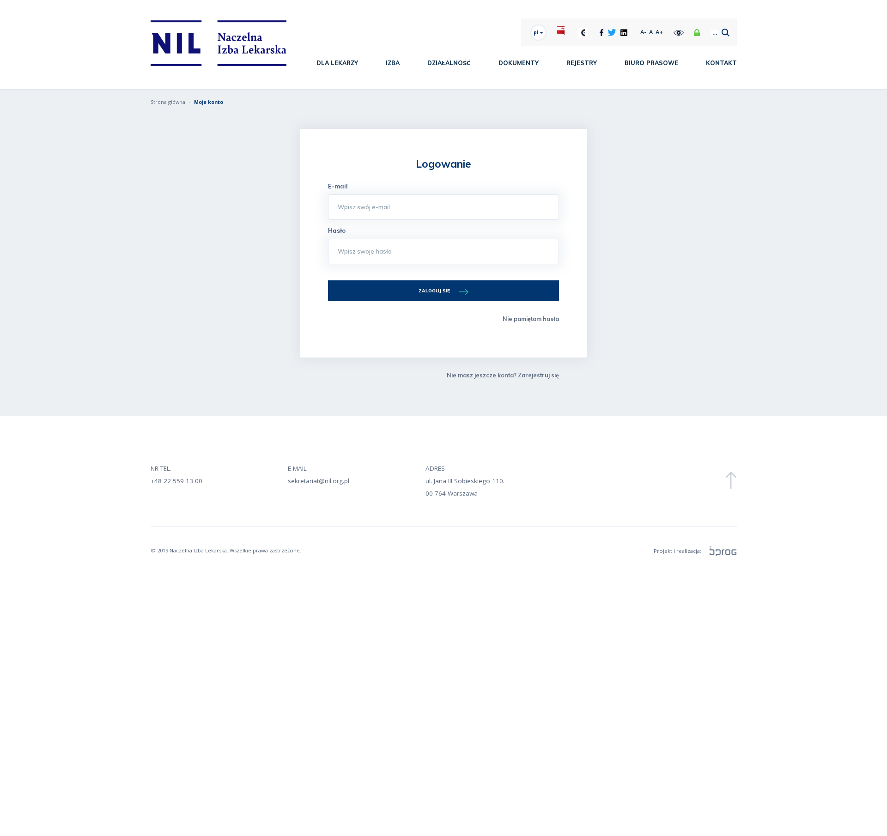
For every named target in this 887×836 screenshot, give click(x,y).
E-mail (338, 186)
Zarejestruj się (538, 375)
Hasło (337, 230)
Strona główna (168, 101)
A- (643, 32)
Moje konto (208, 101)
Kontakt (721, 63)
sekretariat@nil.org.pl (318, 481)
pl (537, 32)
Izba (393, 63)
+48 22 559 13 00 (176, 481)
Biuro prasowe (651, 63)
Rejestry (581, 63)
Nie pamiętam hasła (531, 318)
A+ (659, 32)
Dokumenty (518, 63)
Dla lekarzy (337, 63)
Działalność (449, 63)
